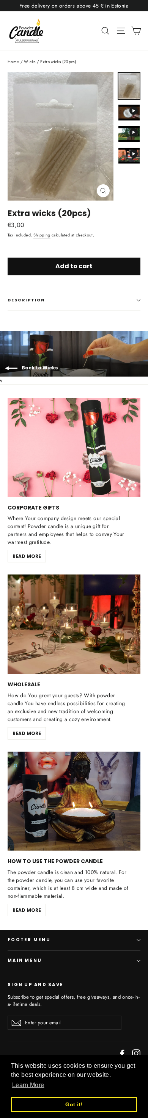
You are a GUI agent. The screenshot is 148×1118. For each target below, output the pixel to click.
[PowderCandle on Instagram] (136, 1053)
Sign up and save (35, 985)
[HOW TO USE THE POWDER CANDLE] (74, 801)
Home (13, 62)
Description (26, 300)
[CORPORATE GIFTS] (74, 447)
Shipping (41, 235)
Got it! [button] (73, 1104)
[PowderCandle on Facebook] (122, 1053)
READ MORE (27, 556)
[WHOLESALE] (74, 624)
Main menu (25, 960)
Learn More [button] (28, 1085)
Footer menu (29, 940)
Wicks (29, 62)
